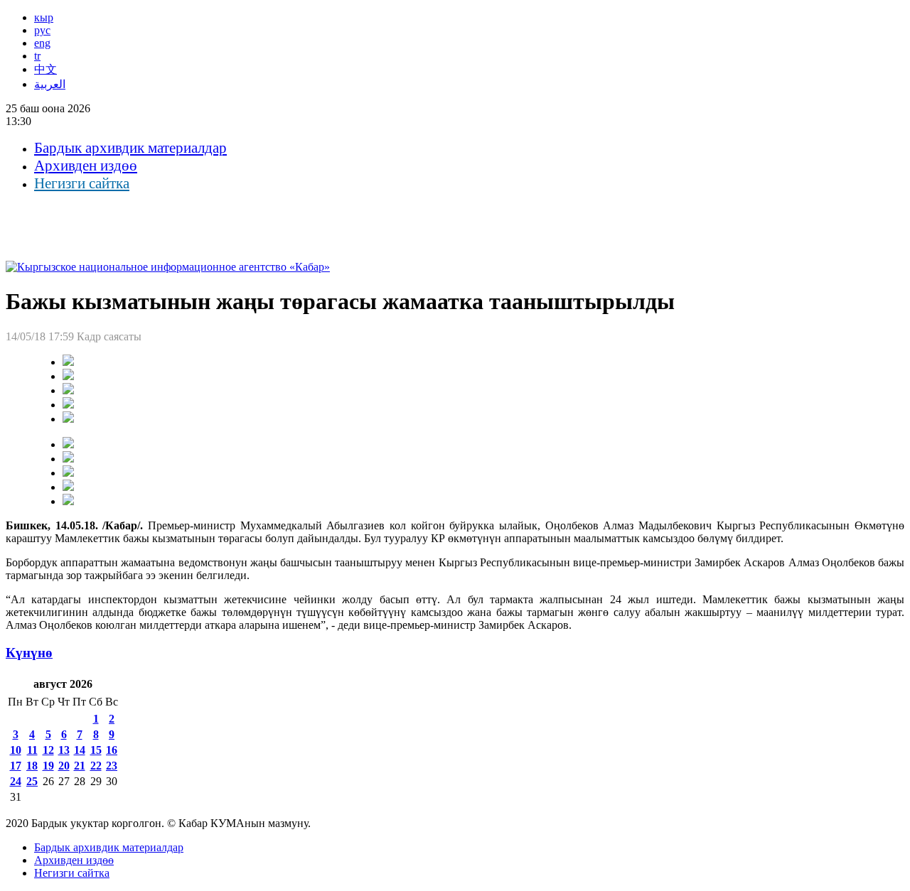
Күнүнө (29, 652)
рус (42, 30)
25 (32, 781)
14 (79, 750)
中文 (45, 69)
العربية (49, 84)
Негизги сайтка (81, 183)
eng (42, 43)
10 (15, 750)
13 (64, 750)
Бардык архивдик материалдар (130, 147)
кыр (43, 17)
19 (48, 766)
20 (64, 766)
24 (15, 781)
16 (111, 750)
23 (111, 766)
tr (37, 56)
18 (32, 766)
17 (15, 766)
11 (32, 750)
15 (96, 750)
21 (79, 766)
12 (48, 750)
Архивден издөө (85, 165)
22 (96, 766)
